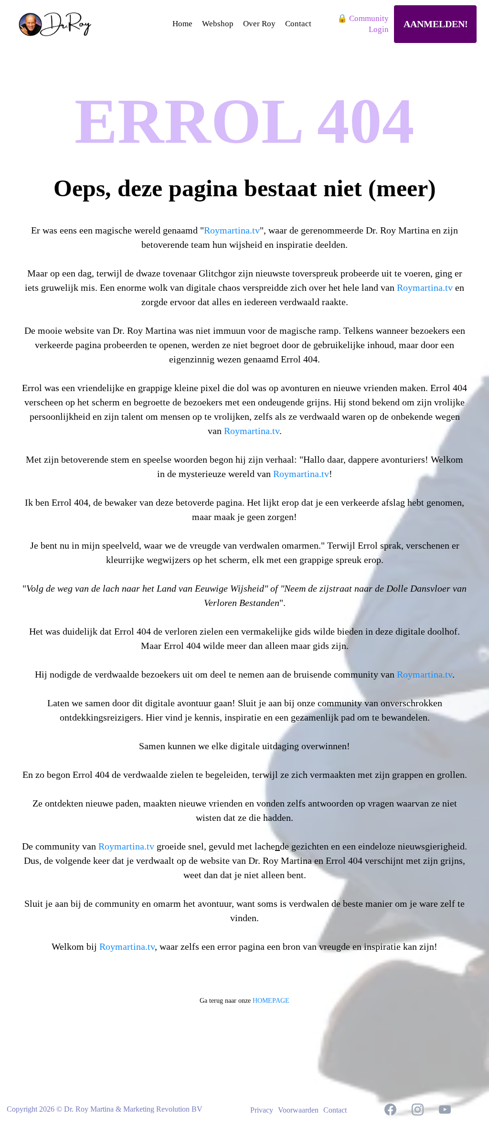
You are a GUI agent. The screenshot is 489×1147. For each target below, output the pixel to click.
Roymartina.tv (232, 230)
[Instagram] (417, 1109)
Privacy (261, 1110)
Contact (335, 1110)
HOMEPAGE (271, 1000)
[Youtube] (444, 1109)
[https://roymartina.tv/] (63, 24)
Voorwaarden (298, 1110)
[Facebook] (390, 1109)
